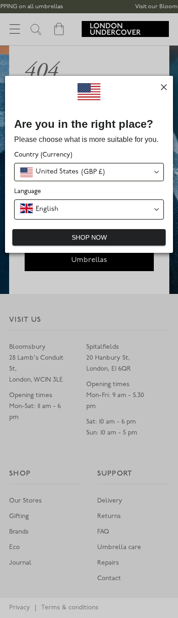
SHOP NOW (89, 237)
